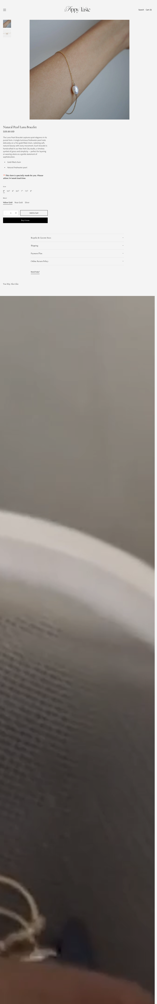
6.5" (17, 191)
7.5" (26, 191)
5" (4, 191)
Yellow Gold (7, 202)
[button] (4, 9)
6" (13, 191)
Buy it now (25, 220)
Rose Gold (19, 202)
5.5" (8, 191)
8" (31, 191)
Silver (27, 202)
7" (22, 191)
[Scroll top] (150, 999)
